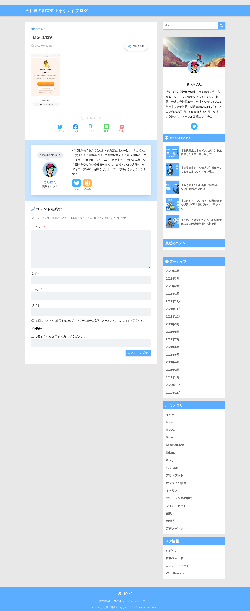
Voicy (169, 460)
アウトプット (174, 475)
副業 (169, 513)
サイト (35, 305)
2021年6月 (172, 347)
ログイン (172, 550)
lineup (170, 422)
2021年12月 (173, 301)
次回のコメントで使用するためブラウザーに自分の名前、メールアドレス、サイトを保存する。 (90, 320)
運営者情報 (105, 601)
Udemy (170, 452)
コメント (38, 227)
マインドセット (176, 505)
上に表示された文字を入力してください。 (58, 336)
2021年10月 (173, 316)
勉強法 (170, 521)
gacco (170, 414)
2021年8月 (172, 332)
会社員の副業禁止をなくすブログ (57, 10)
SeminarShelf (175, 445)
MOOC (170, 429)
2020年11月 (173, 392)
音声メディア (174, 528)
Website (87, 189)
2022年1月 (172, 293)
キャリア (172, 490)
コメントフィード (177, 565)
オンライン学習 (176, 483)
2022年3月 (172, 278)
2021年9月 (172, 324)
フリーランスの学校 (179, 498)
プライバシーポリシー (140, 601)
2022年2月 (172, 286)
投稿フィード (174, 558)
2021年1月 (172, 377)
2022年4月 (172, 271)
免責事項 (119, 601)
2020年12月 (173, 385)
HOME (127, 594)
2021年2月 (172, 369)
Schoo (170, 437)
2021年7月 (172, 339)
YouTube (172, 467)
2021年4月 (172, 362)
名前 (35, 273)
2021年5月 (172, 354)
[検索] (221, 25)
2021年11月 (173, 309)
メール (36, 289)
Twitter (76, 189)
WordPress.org (176, 573)
